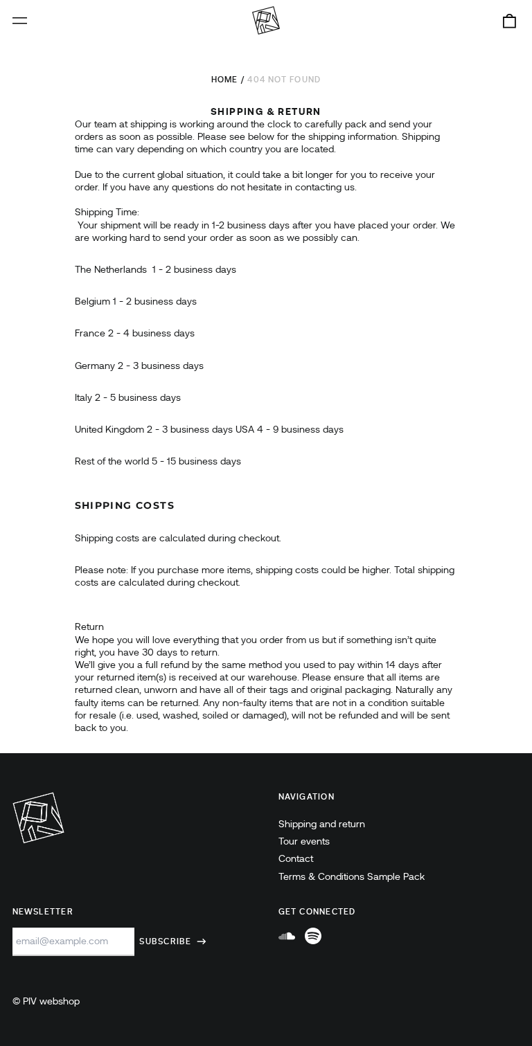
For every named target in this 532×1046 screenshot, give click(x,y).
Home (224, 79)
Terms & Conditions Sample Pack (351, 876)
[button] (509, 21)
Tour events (304, 841)
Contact (295, 858)
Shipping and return (321, 823)
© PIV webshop (46, 1001)
